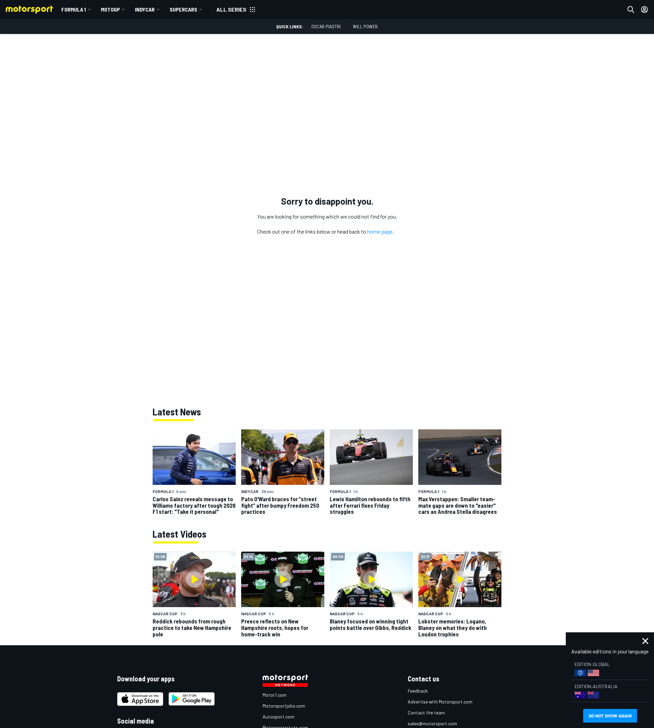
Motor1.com (274, 695)
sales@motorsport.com (432, 723)
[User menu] (644, 9)
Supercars (183, 9)
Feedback (418, 691)
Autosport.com (278, 716)
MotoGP (110, 9)
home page (379, 231)
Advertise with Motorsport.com (440, 702)
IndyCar (145, 9)
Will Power (365, 26)
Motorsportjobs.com (284, 706)
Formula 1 (73, 9)
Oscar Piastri (326, 26)
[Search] (631, 9)
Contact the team (426, 712)
